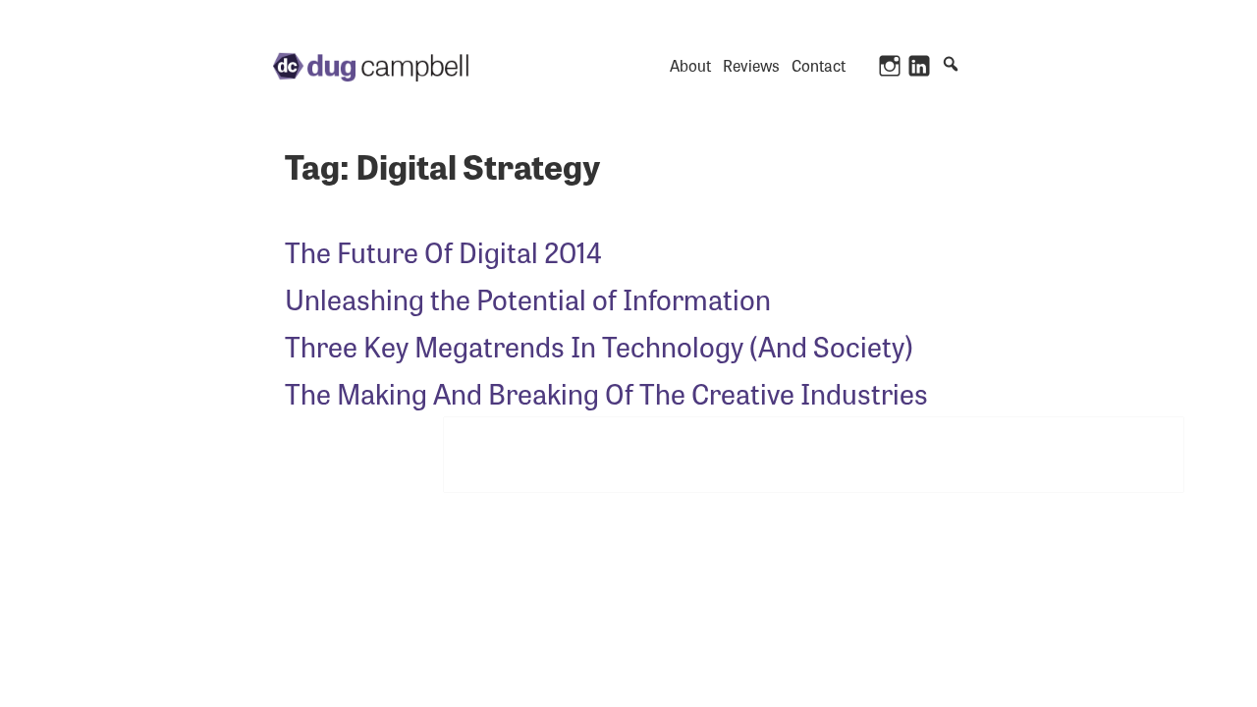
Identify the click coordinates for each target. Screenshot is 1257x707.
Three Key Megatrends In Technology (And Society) (599, 345)
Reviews (751, 65)
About (690, 65)
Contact (819, 65)
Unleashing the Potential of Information (528, 298)
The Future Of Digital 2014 (443, 251)
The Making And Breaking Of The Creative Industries (606, 392)
